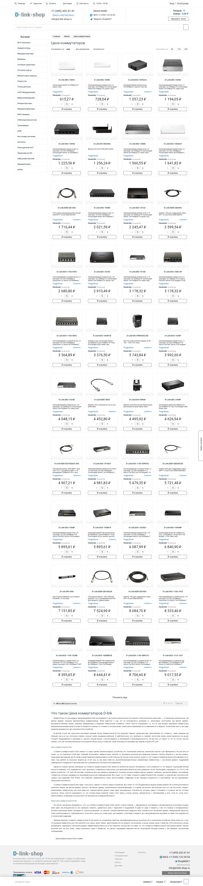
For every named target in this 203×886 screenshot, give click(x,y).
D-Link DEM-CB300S (173, 208)
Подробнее (58, 92)
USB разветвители (25, 158)
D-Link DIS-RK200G (102, 144)
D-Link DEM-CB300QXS (173, 463)
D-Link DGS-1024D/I (137, 527)
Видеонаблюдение (26, 98)
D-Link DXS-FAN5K (137, 400)
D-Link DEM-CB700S (137, 591)
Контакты (84, 3)
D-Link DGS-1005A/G (137, 80)
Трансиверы (23, 125)
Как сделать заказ (22, 882)
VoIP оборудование (26, 92)
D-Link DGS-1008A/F (173, 144)
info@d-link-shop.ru (179, 868)
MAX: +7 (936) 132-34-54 (104, 15)
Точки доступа (24, 87)
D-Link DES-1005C (67, 80)
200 (185, 49)
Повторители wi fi (25, 147)
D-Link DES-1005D (173, 80)
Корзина (159, 882)
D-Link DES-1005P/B (102, 336)
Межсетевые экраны (27, 76)
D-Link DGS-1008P (67, 527)
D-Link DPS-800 (67, 591)
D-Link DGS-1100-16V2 (173, 591)
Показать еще (120, 697)
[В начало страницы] (186, 881)
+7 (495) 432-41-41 (63, 11)
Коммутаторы (24, 48)
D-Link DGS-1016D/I (102, 463)
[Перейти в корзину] (170, 12)
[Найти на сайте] (185, 27)
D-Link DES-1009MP (173, 527)
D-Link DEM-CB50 (102, 400)
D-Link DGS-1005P (173, 336)
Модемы (21, 59)
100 (179, 49)
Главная (56, 36)
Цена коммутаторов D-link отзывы (69, 839)
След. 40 (179, 703)
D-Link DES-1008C (102, 80)
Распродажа (120, 852)
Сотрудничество (121, 856)
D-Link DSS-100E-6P (173, 272)
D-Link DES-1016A (138, 208)
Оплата (52, 3)
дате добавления (82, 49)
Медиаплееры (24, 164)
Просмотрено (175, 882)
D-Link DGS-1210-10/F (173, 655)
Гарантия (37, 3)
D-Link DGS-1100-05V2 (67, 272)
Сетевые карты (24, 70)
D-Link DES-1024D (67, 400)
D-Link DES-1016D (138, 272)
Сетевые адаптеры (26, 65)
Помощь (21, 3)
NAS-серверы (23, 114)
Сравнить (147, 882)
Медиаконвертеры (26, 109)
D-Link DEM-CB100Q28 (102, 591)
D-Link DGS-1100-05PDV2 (137, 463)
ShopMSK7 (183, 861)
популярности (98, 49)
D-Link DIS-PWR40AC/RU (137, 336)
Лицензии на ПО (24, 153)
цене (68, 49)
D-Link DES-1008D (138, 144)
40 (172, 49)
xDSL (19, 131)
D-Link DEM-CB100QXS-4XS (66, 463)
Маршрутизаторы (25, 53)
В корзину (67, 109)
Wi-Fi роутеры (23, 42)
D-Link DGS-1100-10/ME (66, 655)
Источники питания (26, 136)
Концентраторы (24, 103)
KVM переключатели (27, 120)
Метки (66, 36)
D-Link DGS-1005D (67, 144)
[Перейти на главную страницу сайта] (30, 15)
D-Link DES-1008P (173, 400)
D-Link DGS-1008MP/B (102, 655)
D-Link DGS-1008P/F (102, 527)
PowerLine (22, 81)
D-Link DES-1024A (102, 272)
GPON (20, 170)
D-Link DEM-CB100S (67, 208)
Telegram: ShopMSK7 (102, 19)
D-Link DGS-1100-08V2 (67, 336)
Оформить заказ (178, 19)
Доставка (67, 3)
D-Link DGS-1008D (102, 208)
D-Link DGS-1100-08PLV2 (137, 655)
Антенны (21, 142)
